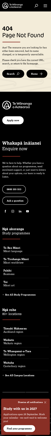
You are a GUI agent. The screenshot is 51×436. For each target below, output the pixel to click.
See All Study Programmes (20, 294)
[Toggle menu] (45, 5)
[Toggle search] (36, 5)
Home (34, 73)
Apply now (13, 120)
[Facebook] (5, 211)
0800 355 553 (14, 189)
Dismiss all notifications (30, 402)
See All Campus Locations (19, 375)
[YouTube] (27, 211)
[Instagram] (13, 211)
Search (11, 73)
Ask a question (15, 200)
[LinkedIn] (20, 211)
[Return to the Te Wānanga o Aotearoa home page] (12, 6)
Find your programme (19, 428)
